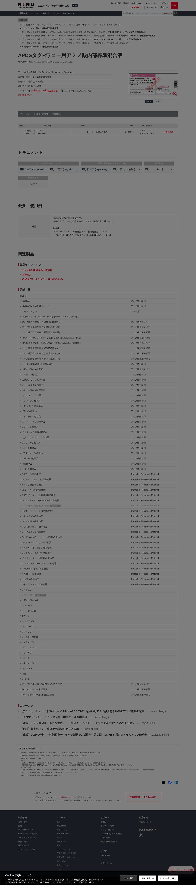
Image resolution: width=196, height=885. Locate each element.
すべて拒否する (147, 878)
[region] (98, 878)
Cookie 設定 (129, 878)
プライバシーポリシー (87, 882)
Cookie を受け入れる (168, 878)
